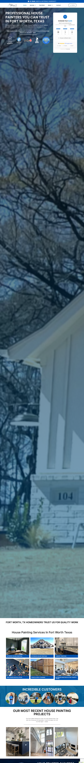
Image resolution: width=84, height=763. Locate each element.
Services (32, 5)
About (49, 5)
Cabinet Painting (61, 656)
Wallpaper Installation (14, 677)
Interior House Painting (14, 656)
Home (24, 5)
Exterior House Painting (39, 656)
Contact (58, 5)
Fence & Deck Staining (38, 677)
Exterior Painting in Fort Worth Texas (66, 678)
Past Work (42, 5)
